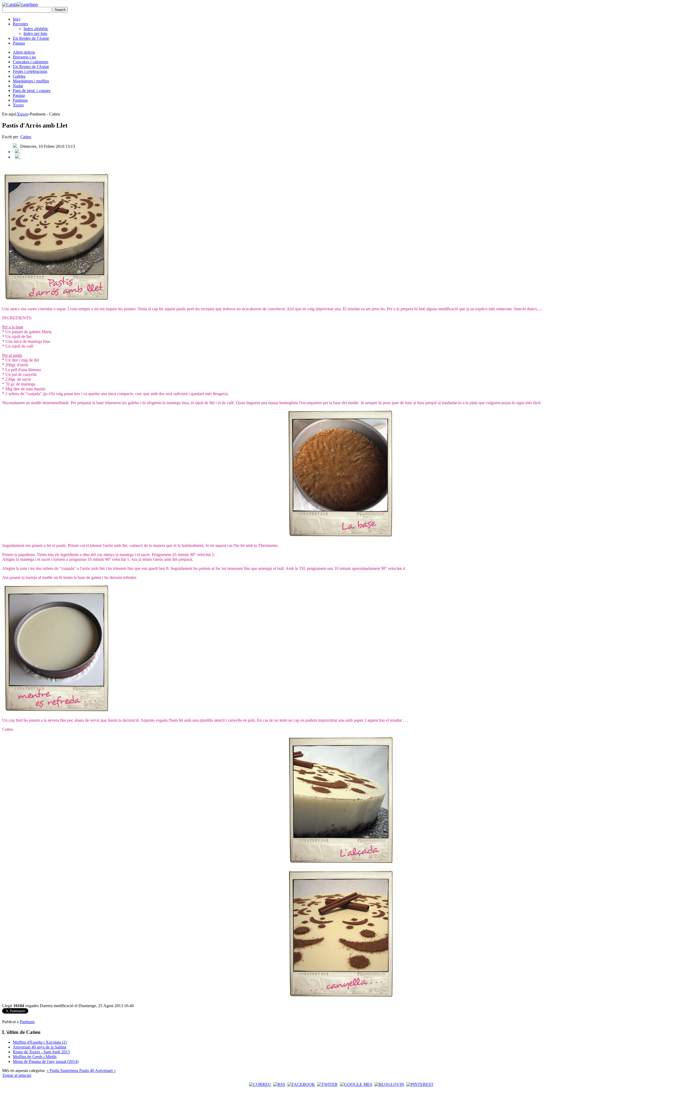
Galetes (19, 76)
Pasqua (19, 43)
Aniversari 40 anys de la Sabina (39, 1047)
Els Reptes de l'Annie (31, 38)
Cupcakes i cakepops (30, 61)
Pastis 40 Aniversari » (97, 1070)
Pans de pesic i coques (31, 90)
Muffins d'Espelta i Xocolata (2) (40, 1042)
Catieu (25, 136)
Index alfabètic (35, 28)
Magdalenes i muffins (31, 81)
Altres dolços (24, 52)
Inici (16, 19)
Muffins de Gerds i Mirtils (35, 1056)
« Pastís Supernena (62, 1070)
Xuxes (18, 105)
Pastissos (20, 100)
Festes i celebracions (30, 71)
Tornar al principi (16, 1075)
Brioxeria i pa (24, 57)
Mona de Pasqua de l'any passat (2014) (45, 1061)
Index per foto (35, 33)
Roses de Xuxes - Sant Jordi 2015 (41, 1052)
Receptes (20, 24)
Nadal (18, 86)
